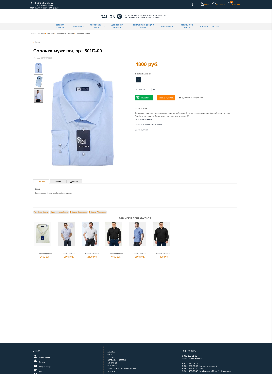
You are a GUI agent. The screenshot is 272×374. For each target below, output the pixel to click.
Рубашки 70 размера (97, 212)
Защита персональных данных (123, 369)
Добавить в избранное (192, 97)
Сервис (111, 357)
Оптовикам (113, 366)
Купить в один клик (166, 97)
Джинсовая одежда (117, 26)
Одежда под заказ (187, 26)
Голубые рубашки (41, 212)
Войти (206, 5)
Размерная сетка (143, 73)
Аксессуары (167, 26)
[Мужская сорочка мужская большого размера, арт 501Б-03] (38, 68)
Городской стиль (95, 26)
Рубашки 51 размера (78, 212)
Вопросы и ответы (117, 360)
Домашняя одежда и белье (143, 26)
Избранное (220, 5)
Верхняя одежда (60, 26)
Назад (37, 42)
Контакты (112, 363)
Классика (78, 26)
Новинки (203, 26)
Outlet (215, 26)
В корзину (236, 5)
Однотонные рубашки (59, 212)
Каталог (111, 352)
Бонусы (111, 371)
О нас (110, 354)
